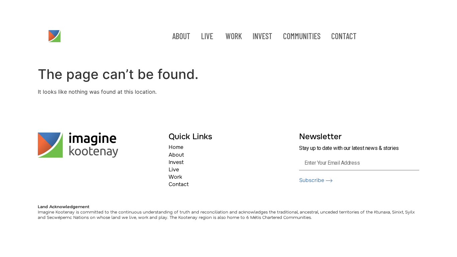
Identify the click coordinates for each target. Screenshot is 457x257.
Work (175, 177)
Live (174, 169)
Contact (179, 184)
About (176, 155)
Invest (176, 162)
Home (176, 147)
